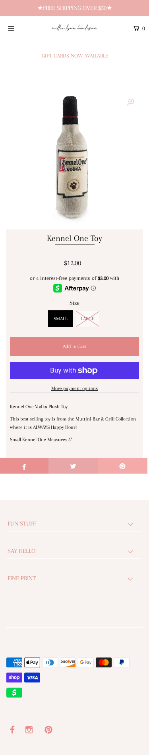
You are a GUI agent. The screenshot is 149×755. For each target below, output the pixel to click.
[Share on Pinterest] (122, 466)
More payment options (74, 388)
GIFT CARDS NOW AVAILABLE (75, 56)
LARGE (88, 318)
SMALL (61, 318)
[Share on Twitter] (73, 466)
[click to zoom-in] (130, 102)
